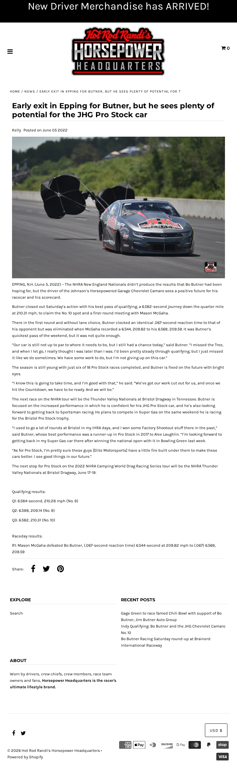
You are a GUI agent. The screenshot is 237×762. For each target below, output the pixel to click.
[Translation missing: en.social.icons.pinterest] (60, 569)
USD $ (216, 730)
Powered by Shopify (25, 757)
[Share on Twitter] (46, 569)
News (29, 91)
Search (16, 613)
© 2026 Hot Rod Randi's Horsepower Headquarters (53, 750)
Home (15, 91)
